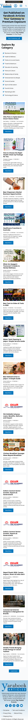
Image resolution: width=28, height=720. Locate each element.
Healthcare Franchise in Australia (12, 229)
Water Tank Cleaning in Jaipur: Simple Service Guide (14, 340)
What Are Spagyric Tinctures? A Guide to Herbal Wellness (11, 266)
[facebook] (6, 705)
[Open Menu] (21, 6)
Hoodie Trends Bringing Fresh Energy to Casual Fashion (12, 649)
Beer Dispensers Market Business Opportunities (12, 193)
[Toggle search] (26, 5)
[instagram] (14, 705)
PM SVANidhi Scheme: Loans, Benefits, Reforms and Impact (12, 416)
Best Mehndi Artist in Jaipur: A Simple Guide (11, 378)
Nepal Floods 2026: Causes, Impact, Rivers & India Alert (14, 573)
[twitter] (10, 705)
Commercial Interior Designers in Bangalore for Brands (13, 612)
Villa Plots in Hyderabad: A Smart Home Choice (13, 118)
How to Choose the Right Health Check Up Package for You (13, 155)
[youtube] (21, 705)
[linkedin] (17, 705)
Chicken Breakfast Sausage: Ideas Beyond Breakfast (14, 454)
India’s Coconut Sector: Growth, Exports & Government (12, 492)
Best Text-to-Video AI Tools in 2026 (13, 304)
